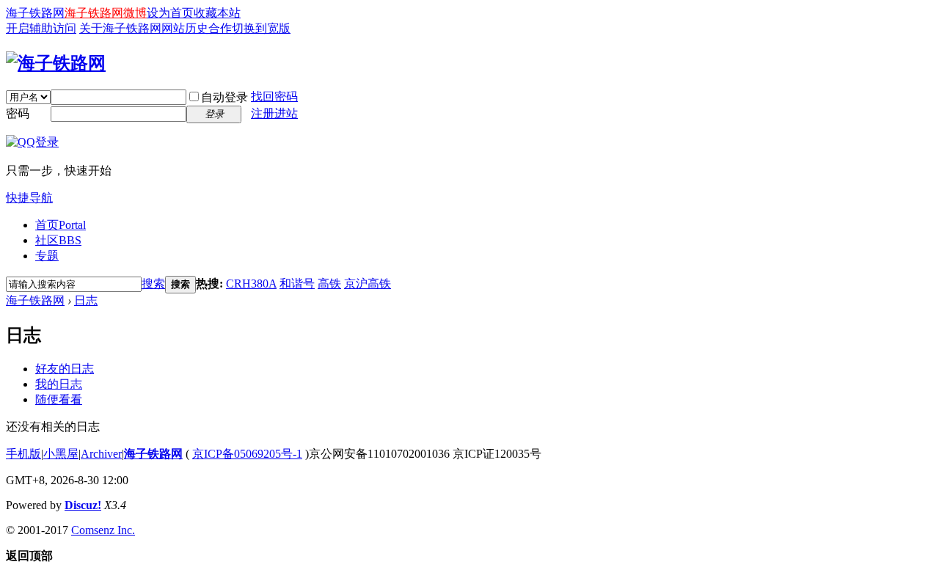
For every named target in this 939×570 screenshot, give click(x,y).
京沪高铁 (367, 283)
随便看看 (58, 399)
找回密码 (274, 96)
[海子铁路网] (56, 63)
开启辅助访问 (41, 28)
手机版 (23, 453)
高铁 (329, 283)
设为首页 (170, 13)
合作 (220, 28)
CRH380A (251, 283)
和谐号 (297, 283)
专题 (47, 255)
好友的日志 (64, 368)
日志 (86, 300)
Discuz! (83, 505)
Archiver (101, 453)
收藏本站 (217, 13)
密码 (17, 113)
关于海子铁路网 (120, 28)
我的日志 (58, 384)
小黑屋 (60, 453)
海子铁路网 (35, 13)
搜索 (153, 283)
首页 (60, 225)
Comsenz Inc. (103, 530)
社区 (58, 240)
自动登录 (224, 97)
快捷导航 (29, 197)
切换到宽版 (261, 28)
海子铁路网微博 (106, 13)
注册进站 (274, 113)
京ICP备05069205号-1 (247, 453)
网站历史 (184, 28)
